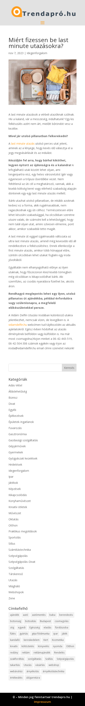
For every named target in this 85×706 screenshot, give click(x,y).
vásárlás (40, 665)
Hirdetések (15, 464)
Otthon (13, 525)
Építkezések (16, 416)
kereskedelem (32, 640)
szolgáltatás (34, 659)
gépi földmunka (40, 633)
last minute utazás (23, 143)
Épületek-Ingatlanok (21, 422)
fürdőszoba (61, 627)
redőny (14, 652)
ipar (55, 633)
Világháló (14, 586)
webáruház (16, 671)
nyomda (57, 646)
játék (64, 633)
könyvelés (43, 646)
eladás (47, 627)
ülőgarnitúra (33, 677)
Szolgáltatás (16, 568)
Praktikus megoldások (22, 531)
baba (52, 615)
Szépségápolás (18, 556)
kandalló (15, 640)
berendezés (66, 615)
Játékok (13, 483)
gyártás (24, 633)
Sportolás (14, 537)
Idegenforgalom (37, 53)
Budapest (45, 621)
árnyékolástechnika (53, 671)
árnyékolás (32, 671)
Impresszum (42, 702)
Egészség (34, 627)
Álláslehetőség (17, 391)
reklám (26, 652)
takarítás (15, 665)
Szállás (49, 659)
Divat (11, 404)
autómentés (38, 615)
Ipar (10, 476)
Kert (45, 640)
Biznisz (12, 397)
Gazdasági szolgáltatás (23, 440)
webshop (54, 665)
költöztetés (28, 646)
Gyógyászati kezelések (22, 458)
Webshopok (16, 592)
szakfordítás (17, 659)
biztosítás (30, 621)
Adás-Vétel (15, 385)
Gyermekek (15, 452)
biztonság (15, 621)
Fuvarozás (15, 428)
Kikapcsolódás (17, 495)
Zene (11, 598)
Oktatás (13, 519)
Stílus (11, 543)
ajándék (14, 615)
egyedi (22, 627)
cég (12, 627)
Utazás (12, 580)
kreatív (14, 646)
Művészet (14, 513)
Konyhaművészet (19, 501)
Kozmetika (58, 640)
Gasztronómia (17, 434)
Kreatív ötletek (17, 507)
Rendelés (59, 652)
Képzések (14, 489)
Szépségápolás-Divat (21, 562)
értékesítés (16, 677)
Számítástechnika (19, 550)
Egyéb (12, 410)
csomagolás (61, 621)
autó (25, 615)
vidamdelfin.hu (17, 325)
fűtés (13, 633)
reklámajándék (42, 652)
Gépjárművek (17, 446)
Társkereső (15, 574)
